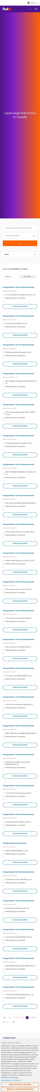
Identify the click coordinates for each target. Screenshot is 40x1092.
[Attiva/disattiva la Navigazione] (35, 9)
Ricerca (20, 243)
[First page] (4, 1017)
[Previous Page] (10, 1017)
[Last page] (13, 1022)
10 (4, 1022)
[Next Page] (8, 1022)
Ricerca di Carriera (30, 9)
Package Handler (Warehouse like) (14, 843)
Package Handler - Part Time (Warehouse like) (18, 287)
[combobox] (20, 228)
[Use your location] (34, 235)
